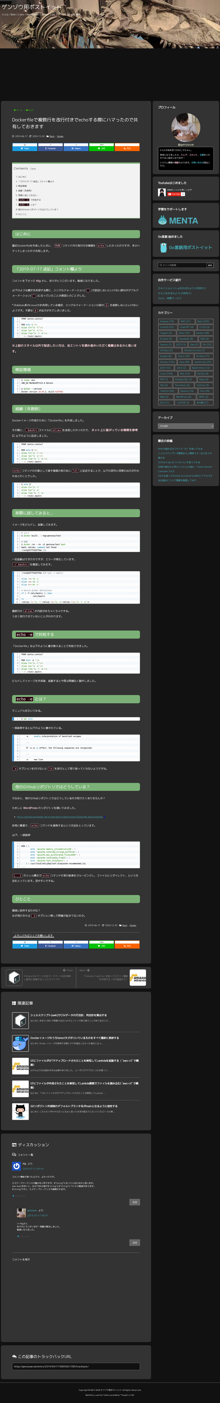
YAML (203, 396)
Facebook (186, 338)
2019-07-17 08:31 (37, 1215)
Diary (184, 332)
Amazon (167, 321)
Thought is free (127, 1395)
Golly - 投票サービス (169, 298)
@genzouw (186, 144)
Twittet (167, 391)
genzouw (32, 1210)
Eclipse (166, 338)
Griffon (202, 356)
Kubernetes (201, 367)
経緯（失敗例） (24, 190)
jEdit (165, 367)
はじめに (21, 176)
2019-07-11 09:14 (33, 1168)
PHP (164, 379)
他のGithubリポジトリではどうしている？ (37, 209)
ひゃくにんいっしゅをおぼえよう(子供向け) (182, 288)
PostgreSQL (183, 379)
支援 (202, 154)
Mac (185, 373)
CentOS (167, 327)
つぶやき (183, 402)
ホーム (19, 110)
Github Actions (194, 350)
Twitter (202, 385)
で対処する (28, 199)
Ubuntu (187, 391)
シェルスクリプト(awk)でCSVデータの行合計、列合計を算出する (68, 1015)
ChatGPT (186, 327)
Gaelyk (166, 344)
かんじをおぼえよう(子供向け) (174, 293)
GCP (181, 344)
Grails (184, 356)
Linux (166, 373)
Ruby (203, 379)
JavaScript (202, 361)
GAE (204, 338)
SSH (164, 385)
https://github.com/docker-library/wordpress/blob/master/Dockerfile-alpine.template (60, 816)
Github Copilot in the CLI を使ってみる (179, 462)
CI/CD (205, 327)
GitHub (166, 350)
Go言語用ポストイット (190, 247)
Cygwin (166, 332)
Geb (194, 344)
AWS (186, 321)
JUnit (181, 367)
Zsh (164, 402)
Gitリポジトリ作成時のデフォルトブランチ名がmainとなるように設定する (74, 1106)
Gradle (165, 356)
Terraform (182, 385)
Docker (60, 136)
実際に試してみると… (27, 195)
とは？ (26, 204)
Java (184, 361)
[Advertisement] (110, 72)
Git (207, 344)
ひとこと (21, 214)
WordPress (183, 396)
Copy (135, 320)
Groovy (167, 361)
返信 (135, 1202)
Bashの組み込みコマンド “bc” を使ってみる (180, 448)
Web (164, 396)
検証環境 (21, 185)
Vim (204, 391)
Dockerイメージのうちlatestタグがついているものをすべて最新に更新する (74, 1038)
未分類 (202, 402)
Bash (31, 110)
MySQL (202, 373)
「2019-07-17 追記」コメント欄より (35, 181)
